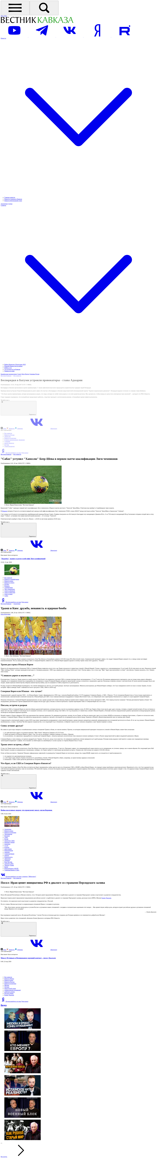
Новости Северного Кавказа (13, 199)
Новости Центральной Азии (13, 200)
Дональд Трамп (9, 865)
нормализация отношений (12, 1027)
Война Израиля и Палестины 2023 (15, 364)
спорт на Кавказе (9, 591)
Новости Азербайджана (11, 579)
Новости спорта (9, 582)
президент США (9, 840)
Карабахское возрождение (9, 374)
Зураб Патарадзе (9, 446)
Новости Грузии (9, 435)
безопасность (8, 857)
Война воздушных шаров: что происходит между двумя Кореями (27, 810)
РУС (2, 16)
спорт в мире (8, 594)
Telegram (20, 428)
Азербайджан (8, 587)
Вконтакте (53, 428)
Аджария (7, 441)
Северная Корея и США (11, 870)
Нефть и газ (8, 368)
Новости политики (10, 438)
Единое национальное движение (14, 440)
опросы (6, 855)
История (7, 836)
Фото (23, 374)
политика (7, 844)
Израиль (7, 586)
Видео (27, 374)
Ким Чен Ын (8, 862)
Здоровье (32, 374)
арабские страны (9, 1028)
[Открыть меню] (15, 8)
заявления (7, 858)
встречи (6, 847)
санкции (7, 852)
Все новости (17, 376)
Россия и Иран (8, 1030)
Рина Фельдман (5, 614)
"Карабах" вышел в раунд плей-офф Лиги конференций (23, 559)
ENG (5, 16)
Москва (6, 1022)
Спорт (19, 374)
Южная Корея (8, 850)
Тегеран (6, 1024)
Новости (12, 428)
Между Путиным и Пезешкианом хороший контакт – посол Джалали (28, 995)
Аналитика (4, 204)
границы (7, 860)
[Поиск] (44, 8)
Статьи (10, 204)
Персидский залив (10, 1025)
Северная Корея (9, 854)
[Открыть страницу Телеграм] (42, 36)
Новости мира (8, 581)
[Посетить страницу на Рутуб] (124, 36)
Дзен (5, 428)
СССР (6, 845)
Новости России (9, 1019)
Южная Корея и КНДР (11, 868)
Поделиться (32, 414)
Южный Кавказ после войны (13, 366)
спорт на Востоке (9, 592)
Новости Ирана (9, 1015)
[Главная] (37, 22)
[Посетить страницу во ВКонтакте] (70, 36)
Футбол (6, 584)
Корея (6, 867)
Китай (6, 839)
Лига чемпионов (9, 589)
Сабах (6, 595)
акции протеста (9, 443)
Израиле (4, 511)
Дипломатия (8, 834)
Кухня (37, 374)
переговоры (8, 849)
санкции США (9, 863)
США (6, 837)
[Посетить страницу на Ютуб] (14, 36)
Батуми (6, 445)
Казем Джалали (106, 935)
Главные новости (9, 197)
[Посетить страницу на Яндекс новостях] (97, 36)
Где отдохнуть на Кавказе (12, 369)
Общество (7, 436)
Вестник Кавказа (6, 376)
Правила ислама (9, 371)
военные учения (9, 842)
